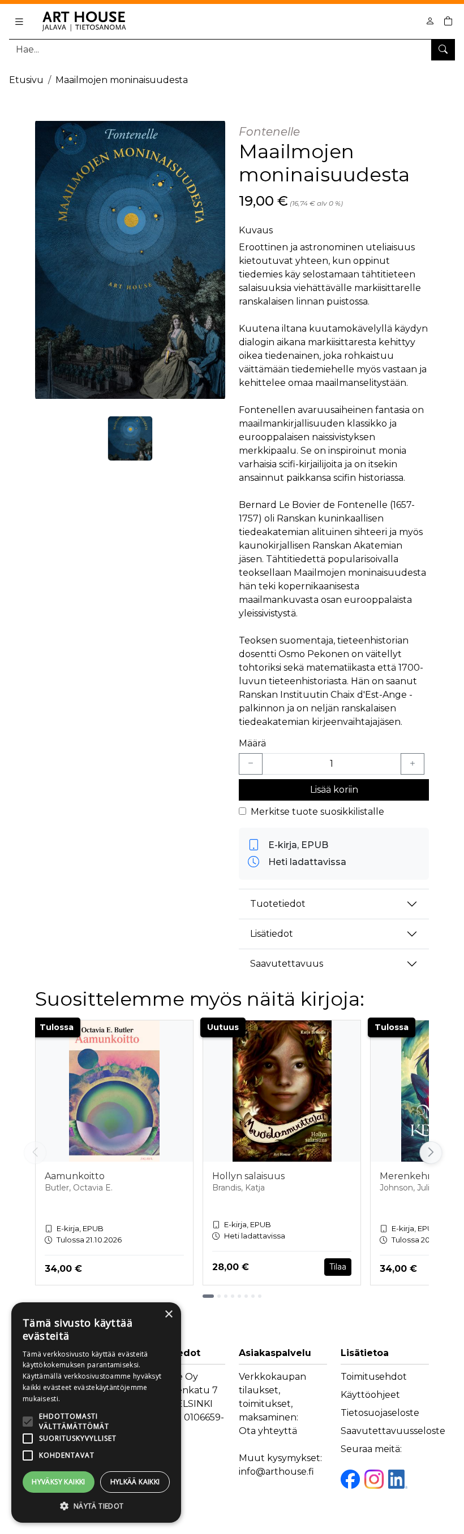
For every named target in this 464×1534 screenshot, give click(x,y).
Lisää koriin (334, 789)
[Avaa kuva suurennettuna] (130, 260)
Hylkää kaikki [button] (135, 1482)
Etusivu (26, 80)
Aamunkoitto (75, 1176)
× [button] (168, 1314)
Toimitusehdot (374, 1376)
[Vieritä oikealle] (431, 1152)
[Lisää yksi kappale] (412, 764)
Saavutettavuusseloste (393, 1431)
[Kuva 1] (130, 438)
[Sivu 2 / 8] (219, 1296)
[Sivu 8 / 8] (259, 1296)
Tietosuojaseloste (380, 1412)
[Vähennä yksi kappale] (251, 764)
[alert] (96, 1412)
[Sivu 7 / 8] (253, 1296)
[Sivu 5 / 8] (239, 1296)
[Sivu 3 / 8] (225, 1296)
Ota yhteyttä (268, 1431)
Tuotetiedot (278, 903)
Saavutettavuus (286, 963)
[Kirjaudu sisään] (430, 21)
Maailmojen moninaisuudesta (121, 80)
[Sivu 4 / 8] (232, 1296)
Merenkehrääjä (414, 1176)
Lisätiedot (271, 933)
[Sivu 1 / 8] (208, 1296)
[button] (96, 1505)
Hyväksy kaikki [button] (58, 1482)
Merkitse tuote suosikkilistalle (317, 811)
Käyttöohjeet (370, 1394)
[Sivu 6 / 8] (246, 1296)
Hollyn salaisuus (248, 1176)
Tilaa (337, 1267)
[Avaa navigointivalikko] (19, 21)
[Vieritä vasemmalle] (35, 1152)
